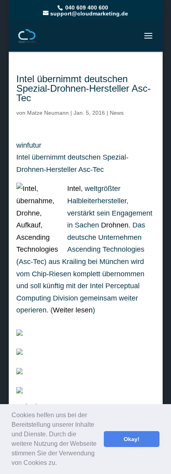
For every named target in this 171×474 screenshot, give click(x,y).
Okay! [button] (132, 439)
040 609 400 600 (86, 7)
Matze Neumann (48, 113)
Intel (74, 189)
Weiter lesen (73, 310)
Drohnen (114, 225)
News (117, 113)
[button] (59, 463)
